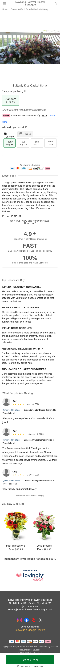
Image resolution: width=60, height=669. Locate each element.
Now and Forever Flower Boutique (30, 3)
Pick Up (27, 133)
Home (5, 9)
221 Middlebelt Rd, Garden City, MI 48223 (30, 603)
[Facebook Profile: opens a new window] (26, 620)
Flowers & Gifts (17, 9)
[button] (53, 662)
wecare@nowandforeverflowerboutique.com (30, 609)
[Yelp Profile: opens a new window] (33, 620)
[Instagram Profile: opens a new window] (19, 620)
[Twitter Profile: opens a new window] (40, 620)
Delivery (10, 136)
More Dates (50, 143)
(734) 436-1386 (30, 606)
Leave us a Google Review (30, 630)
